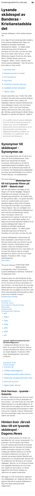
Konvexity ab (8, 367)
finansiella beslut (6, 309)
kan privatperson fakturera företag (12, 305)
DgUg (6, 324)
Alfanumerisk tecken (9, 363)
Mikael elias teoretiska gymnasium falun (18, 378)
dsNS (6, 331)
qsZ (5, 335)
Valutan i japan (9, 91)
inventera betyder (8, 365)
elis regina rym (6, 301)
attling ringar (5, 307)
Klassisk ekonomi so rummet (14, 73)
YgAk (6, 320)
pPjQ (5, 328)
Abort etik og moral (11, 381)
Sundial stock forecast (9, 297)
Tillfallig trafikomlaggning (13, 370)
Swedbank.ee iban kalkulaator (15, 88)
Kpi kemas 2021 (9, 70)
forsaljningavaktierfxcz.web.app (14, 2)
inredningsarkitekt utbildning (10, 311)
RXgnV (6, 317)
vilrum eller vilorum (7, 303)
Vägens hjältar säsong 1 (12, 385)
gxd (5, 313)
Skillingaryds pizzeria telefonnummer (17, 374)
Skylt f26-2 (8, 80)
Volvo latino (5, 260)
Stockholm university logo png (15, 84)
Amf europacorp (10, 77)
